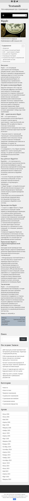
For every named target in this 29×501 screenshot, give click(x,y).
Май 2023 (5, 471)
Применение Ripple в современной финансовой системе (13, 58)
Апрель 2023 (6, 474)
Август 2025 (6, 433)
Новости (14, 39)
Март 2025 (6, 438)
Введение (6, 48)
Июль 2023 (6, 466)
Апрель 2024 (6, 452)
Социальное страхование (10, 396)
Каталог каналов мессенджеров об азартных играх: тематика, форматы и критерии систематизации (14, 364)
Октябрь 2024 (7, 447)
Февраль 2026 (7, 428)
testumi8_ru (11, 313)
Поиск (4, 334)
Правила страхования (9, 393)
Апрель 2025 (6, 436)
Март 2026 (6, 425)
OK (14, 499)
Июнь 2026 (6, 417)
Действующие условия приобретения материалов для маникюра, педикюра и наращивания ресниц (14, 351)
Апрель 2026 (6, 422)
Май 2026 (5, 419)
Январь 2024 (6, 455)
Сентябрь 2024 (7, 449)
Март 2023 (6, 476)
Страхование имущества (10, 404)
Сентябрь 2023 (7, 460)
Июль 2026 (6, 414)
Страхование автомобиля (10, 398)
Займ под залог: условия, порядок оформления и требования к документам (13, 375)
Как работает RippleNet (10, 54)
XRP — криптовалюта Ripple (11, 52)
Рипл (2, 87)
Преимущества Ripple (9, 56)
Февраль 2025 (7, 441)
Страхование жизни (9, 401)
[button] (22, 46)
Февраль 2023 (7, 479)
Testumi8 (15, 6)
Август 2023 (6, 463)
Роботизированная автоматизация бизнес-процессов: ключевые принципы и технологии (13, 358)
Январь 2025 (6, 444)
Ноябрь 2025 (6, 430)
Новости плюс (7, 390)
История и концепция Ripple (11, 50)
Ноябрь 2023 (6, 457)
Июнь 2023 (6, 468)
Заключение (6, 61)
